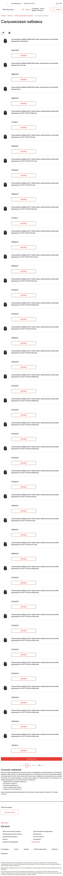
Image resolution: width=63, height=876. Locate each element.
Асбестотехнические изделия (12, 831)
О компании (35, 8)
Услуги (42, 8)
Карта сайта (4, 823)
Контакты (40, 10)
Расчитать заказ (10, 812)
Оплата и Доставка (40, 849)
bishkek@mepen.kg (16, 3)
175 (39, 765)
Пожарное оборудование (10, 842)
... (36, 765)
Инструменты (37, 834)
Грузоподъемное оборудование (43, 831)
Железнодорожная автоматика (12, 834)
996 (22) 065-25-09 (29, 3)
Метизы (5, 839)
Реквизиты (4, 853)
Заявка (58, 9)
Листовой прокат (38, 836)
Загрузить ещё (31, 759)
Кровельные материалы (10, 836)
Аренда (34, 10)
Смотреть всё (36, 842)
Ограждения (37, 839)
